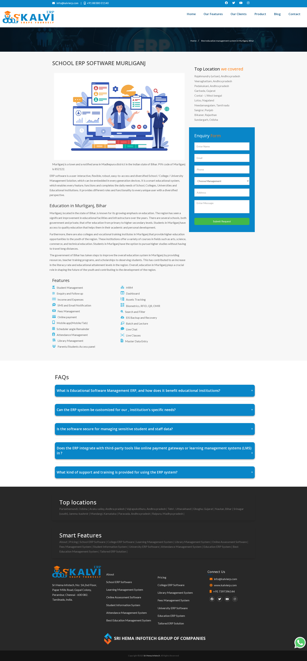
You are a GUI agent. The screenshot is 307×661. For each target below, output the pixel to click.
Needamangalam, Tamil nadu (211, 105)
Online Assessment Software (229, 541)
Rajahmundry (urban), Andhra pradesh (217, 76)
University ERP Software (144, 546)
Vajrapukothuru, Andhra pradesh (146, 508)
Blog (277, 14)
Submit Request (222, 221)
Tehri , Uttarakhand (180, 508)
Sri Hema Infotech (152, 655)
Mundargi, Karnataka (103, 513)
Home (191, 14)
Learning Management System (154, 541)
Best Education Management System (128, 620)
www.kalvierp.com (225, 585)
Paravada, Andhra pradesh (134, 513)
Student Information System (110, 546)
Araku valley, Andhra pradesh (107, 508)
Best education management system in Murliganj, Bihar (227, 40)
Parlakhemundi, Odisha (73, 508)
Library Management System (193, 541)
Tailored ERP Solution (113, 551)
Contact (294, 14)
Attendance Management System (181, 546)
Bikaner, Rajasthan (205, 114)
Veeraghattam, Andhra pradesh (213, 81)
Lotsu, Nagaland (204, 100)
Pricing (73, 541)
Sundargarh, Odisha (206, 119)
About (63, 541)
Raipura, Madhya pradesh (168, 513)
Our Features (213, 14)
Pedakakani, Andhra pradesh (211, 86)
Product (260, 14)
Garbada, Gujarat (205, 90)
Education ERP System (217, 546)
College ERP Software (121, 541)
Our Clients (239, 14)
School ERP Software (93, 541)
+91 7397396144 (224, 591)
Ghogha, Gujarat (203, 508)
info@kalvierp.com (225, 579)
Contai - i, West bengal (208, 95)
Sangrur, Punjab (203, 110)
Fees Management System (75, 546)
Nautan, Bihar (223, 508)
